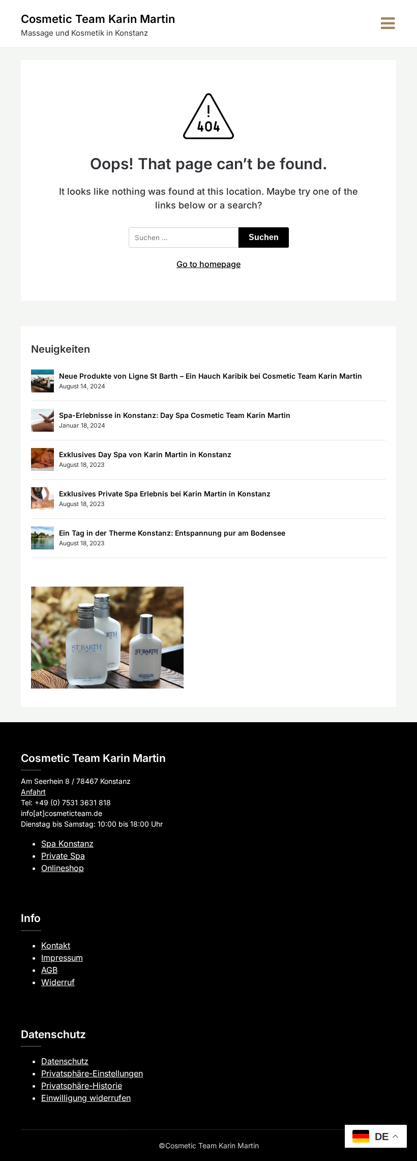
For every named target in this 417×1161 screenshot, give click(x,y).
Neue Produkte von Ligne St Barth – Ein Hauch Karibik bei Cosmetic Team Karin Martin (210, 376)
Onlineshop (62, 868)
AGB (49, 970)
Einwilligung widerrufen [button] (86, 1098)
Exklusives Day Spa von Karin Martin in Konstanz (145, 454)
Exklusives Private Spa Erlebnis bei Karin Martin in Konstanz (165, 493)
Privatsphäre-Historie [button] (81, 1085)
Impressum (62, 958)
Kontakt (55, 945)
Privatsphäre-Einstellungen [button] (92, 1073)
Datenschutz (64, 1061)
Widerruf (58, 982)
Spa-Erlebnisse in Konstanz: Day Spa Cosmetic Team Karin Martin (174, 415)
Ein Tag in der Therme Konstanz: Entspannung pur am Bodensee (172, 533)
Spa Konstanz (67, 843)
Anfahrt (33, 791)
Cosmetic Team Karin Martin (98, 18)
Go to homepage (208, 264)
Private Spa (63, 856)
